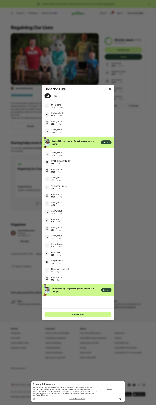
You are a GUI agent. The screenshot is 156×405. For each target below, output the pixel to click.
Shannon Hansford (60, 269)
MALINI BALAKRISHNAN (61, 161)
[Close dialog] (110, 89)
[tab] (47, 95)
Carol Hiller (56, 252)
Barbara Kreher (58, 113)
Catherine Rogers (59, 186)
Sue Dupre (56, 105)
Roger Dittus (57, 261)
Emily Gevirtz (57, 244)
